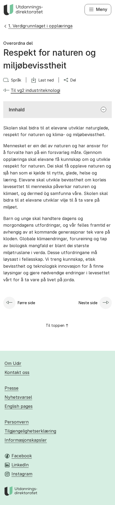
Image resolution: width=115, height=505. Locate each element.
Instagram (21, 474)
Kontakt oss (17, 372)
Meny (101, 9)
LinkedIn (20, 464)
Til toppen (55, 325)
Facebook (21, 455)
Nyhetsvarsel (18, 397)
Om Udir (13, 363)
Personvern (17, 422)
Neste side (88, 302)
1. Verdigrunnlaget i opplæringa (40, 25)
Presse (11, 388)
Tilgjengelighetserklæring (30, 431)
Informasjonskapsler (26, 440)
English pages (19, 406)
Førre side (26, 302)
